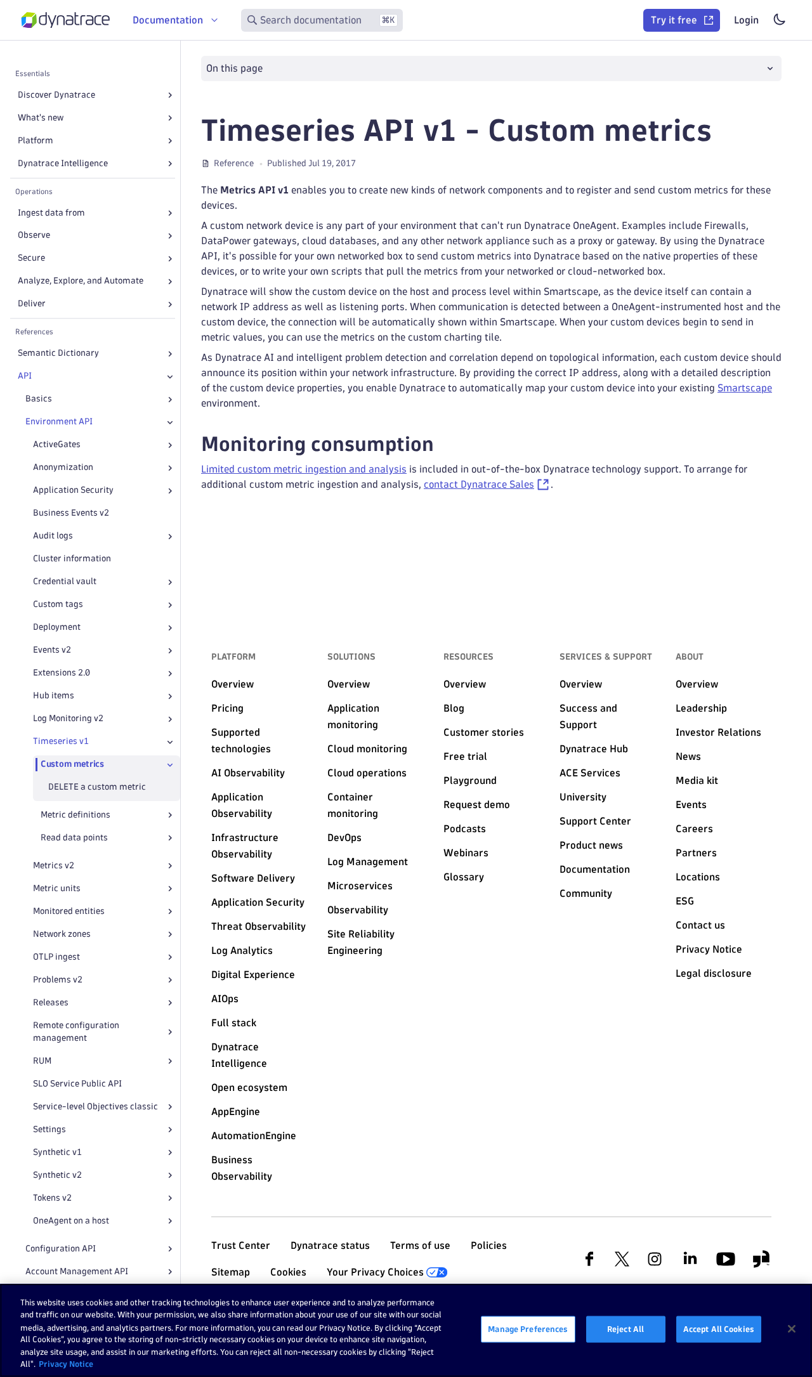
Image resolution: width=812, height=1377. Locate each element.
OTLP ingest (56, 957)
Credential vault (64, 582)
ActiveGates (57, 445)
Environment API (59, 422)
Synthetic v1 (57, 1152)
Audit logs (53, 536)
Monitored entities (69, 911)
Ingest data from (51, 213)
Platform (35, 140)
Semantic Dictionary (58, 353)
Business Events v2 (71, 513)
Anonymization (63, 468)
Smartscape (744, 388)
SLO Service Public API (77, 1084)
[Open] (170, 95)
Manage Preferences (528, 1329)
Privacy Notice (66, 1363)
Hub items (53, 696)
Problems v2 (57, 980)
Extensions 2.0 (61, 673)
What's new (40, 118)
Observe (34, 236)
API (25, 376)
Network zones (62, 934)
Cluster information (72, 559)
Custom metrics (72, 764)
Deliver (32, 304)
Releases (51, 1002)
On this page (234, 68)
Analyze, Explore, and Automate (80, 281)
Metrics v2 (53, 865)
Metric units (57, 888)
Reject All (625, 1329)
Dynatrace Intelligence (63, 163)
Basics (38, 399)
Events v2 (52, 650)
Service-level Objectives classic (95, 1106)
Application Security (73, 490)
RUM (42, 1061)
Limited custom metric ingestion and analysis (304, 469)
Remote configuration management (76, 1031)
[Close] (170, 377)
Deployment (57, 627)
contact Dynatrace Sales (479, 484)
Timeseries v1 (61, 742)
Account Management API (76, 1271)
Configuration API (60, 1248)
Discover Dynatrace (56, 95)
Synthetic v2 (57, 1175)
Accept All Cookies (718, 1329)
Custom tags (58, 605)
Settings (49, 1129)
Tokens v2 (52, 1198)
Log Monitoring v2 (68, 719)
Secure (31, 258)
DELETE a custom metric (97, 787)
